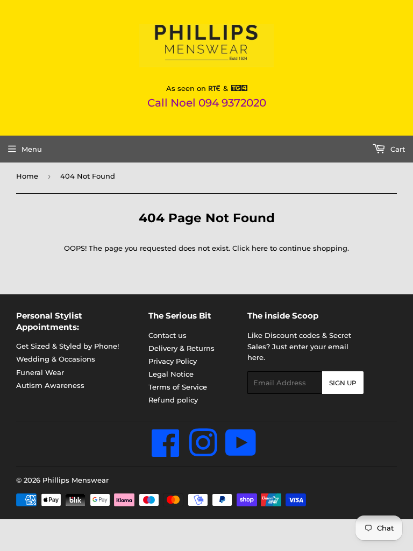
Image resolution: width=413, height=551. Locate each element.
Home (27, 176)
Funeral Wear (40, 372)
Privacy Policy (172, 361)
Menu (32, 149)
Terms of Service (177, 387)
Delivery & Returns (181, 348)
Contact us (167, 335)
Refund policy (173, 399)
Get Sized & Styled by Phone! (67, 346)
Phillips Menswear (75, 480)
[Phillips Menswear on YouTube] (241, 452)
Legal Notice (171, 374)
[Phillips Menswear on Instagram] (203, 452)
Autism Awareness (50, 385)
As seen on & (198, 88)
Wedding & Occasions (55, 359)
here (260, 248)
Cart (396, 149)
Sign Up (343, 383)
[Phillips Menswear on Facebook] (166, 452)
